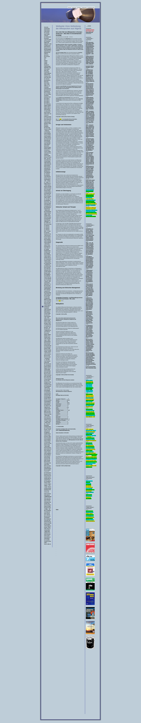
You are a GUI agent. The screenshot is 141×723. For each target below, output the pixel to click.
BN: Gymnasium (47, 363)
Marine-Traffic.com (90, 79)
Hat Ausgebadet (47, 386)
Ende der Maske (47, 321)
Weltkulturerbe (47, 52)
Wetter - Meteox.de (90, 90)
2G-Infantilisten (47, 200)
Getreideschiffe (47, 396)
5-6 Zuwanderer (47, 391)
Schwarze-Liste (47, 76)
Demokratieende (47, 345)
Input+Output (46, 34)
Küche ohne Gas (47, 475)
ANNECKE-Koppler (90, 62)
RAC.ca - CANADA (90, 116)
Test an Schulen (47, 134)
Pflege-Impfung (47, 303)
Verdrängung (46, 517)
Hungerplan (46, 308)
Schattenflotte (47, 530)
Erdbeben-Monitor (89, 97)
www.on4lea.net (89, 32)
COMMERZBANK (47, 496)
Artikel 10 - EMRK (89, 168)
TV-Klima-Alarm (47, 408)
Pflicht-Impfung (47, 166)
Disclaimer (79, 7)
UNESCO (46, 53)
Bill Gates (46, 125)
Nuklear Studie (47, 320)
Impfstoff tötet (47, 208)
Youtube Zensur (47, 433)
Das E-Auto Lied (47, 377)
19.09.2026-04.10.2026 (90, 211)
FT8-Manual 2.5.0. (89, 52)
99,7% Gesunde (47, 189)
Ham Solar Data (47, 77)
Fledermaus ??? (47, 284)
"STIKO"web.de (47, 185)
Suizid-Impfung (47, 288)
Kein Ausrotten (47, 267)
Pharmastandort (47, 447)
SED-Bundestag (47, 521)
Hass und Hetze (47, 416)
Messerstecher (47, 516)
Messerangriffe (47, 470)
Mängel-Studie (47, 273)
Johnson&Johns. (47, 152)
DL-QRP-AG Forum (90, 143)
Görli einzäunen (47, 403)
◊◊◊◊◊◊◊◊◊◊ (46, 115)
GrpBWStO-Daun (89, 69)
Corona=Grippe (47, 313)
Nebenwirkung (47, 140)
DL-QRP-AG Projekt (90, 142)
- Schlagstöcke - (47, 264)
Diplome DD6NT (47, 105)
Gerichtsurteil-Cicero (90, 414)
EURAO (45, 60)
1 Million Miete (47, 531)
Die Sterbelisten (47, 207)
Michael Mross (89, 496)
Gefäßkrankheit (47, 215)
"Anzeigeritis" (47, 358)
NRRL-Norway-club (90, 127)
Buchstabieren (47, 80)
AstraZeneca (47, 150)
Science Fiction (47, 260)
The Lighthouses (89, 145)
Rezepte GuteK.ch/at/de (91, 216)
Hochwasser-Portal (90, 93)
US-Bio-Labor (47, 503)
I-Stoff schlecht (47, 256)
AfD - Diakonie (47, 514)
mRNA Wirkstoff (47, 164)
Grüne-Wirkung (47, 499)
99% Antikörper (47, 289)
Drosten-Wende (47, 454)
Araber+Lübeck (47, 451)
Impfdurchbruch (47, 257)
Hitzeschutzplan (47, 437)
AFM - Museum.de (89, 42)
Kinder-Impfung (47, 133)
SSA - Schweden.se (90, 126)
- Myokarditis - (47, 415)
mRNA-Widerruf (47, 294)
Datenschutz (84, 7)
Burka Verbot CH (47, 449)
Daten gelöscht (47, 467)
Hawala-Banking (47, 468)
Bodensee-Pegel (89, 95)
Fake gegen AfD (47, 463)
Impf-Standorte (47, 165)
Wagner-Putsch (47, 368)
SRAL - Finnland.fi (89, 125)
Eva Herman (46, 232)
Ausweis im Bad (47, 541)
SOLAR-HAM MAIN (90, 102)
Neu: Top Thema (47, 280)
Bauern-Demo (47, 461)
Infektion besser (47, 319)
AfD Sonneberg (47, 370)
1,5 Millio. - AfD (47, 509)
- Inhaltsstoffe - (47, 210)
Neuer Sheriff (47, 513)
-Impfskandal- (47, 387)
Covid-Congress (47, 305)
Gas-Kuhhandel (47, 347)
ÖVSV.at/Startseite (90, 131)
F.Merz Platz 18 (47, 528)
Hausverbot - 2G (47, 201)
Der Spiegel (46, 249)
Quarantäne (46, 145)
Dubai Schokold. (47, 493)
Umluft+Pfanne (47, 479)
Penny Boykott (47, 404)
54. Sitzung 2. (47, 226)
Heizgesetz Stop (47, 382)
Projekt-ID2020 (47, 169)
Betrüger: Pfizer (47, 323)
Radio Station (47, 30)
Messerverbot (47, 355)
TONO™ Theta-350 (90, 61)
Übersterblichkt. (47, 254)
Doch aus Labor (47, 120)
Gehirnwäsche (47, 168)
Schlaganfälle (47, 298)
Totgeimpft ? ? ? (47, 221)
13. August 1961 (47, 421)
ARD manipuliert (47, 453)
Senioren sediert (47, 129)
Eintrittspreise (47, 91)
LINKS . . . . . (46, 542)
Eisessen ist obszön (90, 438)
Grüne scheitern (47, 354)
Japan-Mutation (47, 176)
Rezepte (69, 7)
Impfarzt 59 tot (47, 410)
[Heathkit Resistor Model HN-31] (90, 648)
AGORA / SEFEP (47, 351)
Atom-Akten (46, 464)
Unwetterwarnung (90, 92)
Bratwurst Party (47, 474)
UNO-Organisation (89, 170)
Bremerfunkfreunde (90, 46)
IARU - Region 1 (89, 155)
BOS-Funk (46, 81)
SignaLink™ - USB (89, 53)
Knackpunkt (46, 71)
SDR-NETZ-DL (47, 74)
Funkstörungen (47, 66)
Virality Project (47, 337)
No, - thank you (47, 423)
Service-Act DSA (47, 443)
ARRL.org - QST (89, 153)
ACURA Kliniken (47, 271)
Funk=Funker (47, 31)
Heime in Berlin (47, 440)
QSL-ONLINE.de (89, 150)
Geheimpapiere (47, 179)
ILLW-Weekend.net (90, 147)
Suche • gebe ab (47, 544)
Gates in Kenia (47, 500)
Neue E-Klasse (47, 112)
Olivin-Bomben (47, 109)
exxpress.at (88, 497)
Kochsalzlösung (47, 193)
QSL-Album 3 (47, 101)
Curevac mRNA (47, 151)
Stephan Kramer (47, 419)
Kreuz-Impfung (47, 141)
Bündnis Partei (47, 335)
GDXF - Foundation (90, 108)
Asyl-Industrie (47, 511)
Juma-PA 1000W (47, 39)
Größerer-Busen (47, 137)
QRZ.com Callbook (90, 158)
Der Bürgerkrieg (47, 263)
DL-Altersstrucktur (90, 167)
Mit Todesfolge (47, 127)
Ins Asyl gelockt (47, 365)
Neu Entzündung (47, 211)
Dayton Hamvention (90, 117)
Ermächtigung (47, 390)
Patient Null (46, 362)
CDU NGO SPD (47, 520)
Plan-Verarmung (47, 349)
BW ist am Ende (47, 465)
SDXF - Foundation (90, 111)
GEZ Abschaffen (47, 505)
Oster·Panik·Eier (47, 301)
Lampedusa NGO (47, 384)
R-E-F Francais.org (90, 120)
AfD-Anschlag (47, 457)
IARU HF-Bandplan (90, 156)
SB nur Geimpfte (47, 196)
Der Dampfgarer (47, 481)
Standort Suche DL (90, 186)
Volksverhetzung (47, 375)
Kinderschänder (47, 366)
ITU (45, 59)
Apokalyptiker (47, 282)
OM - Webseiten (47, 104)
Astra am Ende (47, 389)
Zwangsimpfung (47, 287)
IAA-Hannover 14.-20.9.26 (91, 203)
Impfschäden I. (47, 144)
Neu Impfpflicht (47, 274)
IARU (45, 57)
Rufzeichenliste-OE (90, 163)
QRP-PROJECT (47, 46)
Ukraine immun (47, 178)
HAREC (45, 62)
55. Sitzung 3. (47, 228)
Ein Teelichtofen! (47, 472)
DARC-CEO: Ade (47, 113)
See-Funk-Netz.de (89, 84)
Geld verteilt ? (47, 535)
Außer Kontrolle (47, 309)
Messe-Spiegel (47, 92)
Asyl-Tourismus (47, 418)
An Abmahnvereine (91, 7)
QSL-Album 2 (47, 99)
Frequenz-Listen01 (90, 185)
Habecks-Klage (47, 506)
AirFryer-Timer (47, 482)
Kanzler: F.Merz (47, 527)
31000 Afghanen (47, 525)
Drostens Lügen (47, 436)
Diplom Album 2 (47, 108)
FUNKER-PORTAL (89, 47)
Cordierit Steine (47, 477)
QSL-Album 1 (47, 98)
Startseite (46, 27)
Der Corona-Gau (47, 428)
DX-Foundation (47, 41)
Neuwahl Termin (47, 507)
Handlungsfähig (47, 426)
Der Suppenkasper (90, 445)
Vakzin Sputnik (47, 155)
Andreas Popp (89, 494)
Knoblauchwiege (47, 488)
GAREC (45, 63)
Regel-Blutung (47, 220)
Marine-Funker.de (89, 86)
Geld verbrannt (47, 534)
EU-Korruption (47, 524)
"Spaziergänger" (47, 261)
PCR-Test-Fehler (47, 217)
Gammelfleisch (47, 537)
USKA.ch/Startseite (90, 133)
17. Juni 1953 (47, 359)
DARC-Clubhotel (47, 73)
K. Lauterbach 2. (47, 326)
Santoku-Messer (47, 478)
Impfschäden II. (47, 310)
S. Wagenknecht (47, 330)
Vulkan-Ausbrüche (90, 98)
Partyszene (46, 333)
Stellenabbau (47, 538)
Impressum (74, 7)
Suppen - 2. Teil (47, 485)
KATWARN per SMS (90, 101)
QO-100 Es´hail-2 (89, 77)
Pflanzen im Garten (90, 519)
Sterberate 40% (47, 270)
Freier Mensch (47, 247)
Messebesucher (47, 90)
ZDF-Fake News (47, 412)
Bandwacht (46, 64)
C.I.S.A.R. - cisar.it (89, 121)
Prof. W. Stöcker (47, 236)
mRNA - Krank (47, 214)
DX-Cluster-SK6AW (90, 112)
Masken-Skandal (47, 186)
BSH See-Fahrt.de (89, 83)
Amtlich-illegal (47, 369)
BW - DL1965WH (89, 73)
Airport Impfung (47, 242)
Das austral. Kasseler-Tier (91, 213)
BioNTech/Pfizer (47, 148)
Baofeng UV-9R (47, 97)
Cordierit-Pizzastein (90, 517)
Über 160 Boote (47, 450)
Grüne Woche (47, 495)
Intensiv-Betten (47, 190)
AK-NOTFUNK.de (89, 100)
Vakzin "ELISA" (47, 245)
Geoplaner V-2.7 (89, 105)
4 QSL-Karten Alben (90, 187)
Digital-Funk (46, 42)
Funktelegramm (47, 88)
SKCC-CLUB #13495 (90, 115)
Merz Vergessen (47, 518)
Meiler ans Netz (47, 411)
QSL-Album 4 (47, 102)
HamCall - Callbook (90, 157)
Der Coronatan (47, 295)
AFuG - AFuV (46, 84)
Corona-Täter (47, 296)
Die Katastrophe (47, 292)
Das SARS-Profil (47, 118)
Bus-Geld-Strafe (47, 138)
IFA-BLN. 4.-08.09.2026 (90, 202)
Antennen (46, 35)
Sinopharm (46, 154)
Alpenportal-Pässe (90, 88)
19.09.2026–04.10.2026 (91, 208)
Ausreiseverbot (47, 393)
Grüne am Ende (47, 498)
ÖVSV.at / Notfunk (89, 132)
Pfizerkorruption (47, 147)
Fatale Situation (47, 316)
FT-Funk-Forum (89, 173)
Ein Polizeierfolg (47, 266)
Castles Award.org (90, 56)
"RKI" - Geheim (47, 180)
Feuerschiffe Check (90, 146)
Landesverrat (47, 291)
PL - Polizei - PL (47, 182)
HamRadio (46, 95)
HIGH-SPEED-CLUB (90, 141)
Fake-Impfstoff (47, 456)
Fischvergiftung (47, 397)
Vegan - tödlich (47, 340)
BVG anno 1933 (47, 372)
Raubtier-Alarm (47, 398)
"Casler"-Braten (47, 486)
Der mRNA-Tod (47, 222)
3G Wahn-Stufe (47, 252)
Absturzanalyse (47, 394)
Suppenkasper (47, 407)
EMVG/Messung (47, 67)
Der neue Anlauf (47, 94)
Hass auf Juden (47, 302)
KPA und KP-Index (89, 103)
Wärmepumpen (47, 342)
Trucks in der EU (47, 277)
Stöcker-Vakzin (47, 238)
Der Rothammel (47, 36)
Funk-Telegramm (89, 172)
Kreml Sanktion (47, 439)
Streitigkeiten (47, 432)
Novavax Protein (47, 157)
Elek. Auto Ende (47, 376)
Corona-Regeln (47, 161)
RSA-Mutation (47, 175)
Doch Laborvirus (47, 119)
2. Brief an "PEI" (47, 281)
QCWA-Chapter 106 (90, 113)
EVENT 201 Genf (47, 116)
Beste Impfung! (47, 239)
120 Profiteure (47, 331)
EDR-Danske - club (90, 128)
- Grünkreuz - (47, 130)
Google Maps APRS (90, 43)
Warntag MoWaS (47, 49)
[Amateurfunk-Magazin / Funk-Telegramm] (90, 575)
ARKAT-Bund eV (47, 50)
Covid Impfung (47, 131)
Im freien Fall (46, 315)
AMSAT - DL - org (89, 76)
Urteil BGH (46, 87)
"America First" (47, 352)
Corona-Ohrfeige (47, 278)
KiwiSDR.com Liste (90, 48)
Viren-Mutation (47, 172)
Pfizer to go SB (47, 194)
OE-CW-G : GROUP (90, 140)
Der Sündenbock (47, 259)
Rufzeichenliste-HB (90, 162)
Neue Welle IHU (47, 268)
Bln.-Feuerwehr (47, 285)
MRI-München (47, 171)
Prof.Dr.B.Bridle (47, 218)
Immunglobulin (47, 275)
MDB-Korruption (47, 299)
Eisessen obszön (47, 400)
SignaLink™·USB (47, 43)
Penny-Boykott (89, 443)
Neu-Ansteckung (47, 224)
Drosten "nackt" (47, 429)
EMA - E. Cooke (47, 231)
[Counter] (89, 25)
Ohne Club (46, 70)
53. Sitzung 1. (47, 225)
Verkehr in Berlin (89, 87)
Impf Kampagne (47, 136)
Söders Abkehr (47, 197)
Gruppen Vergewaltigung (91, 440)
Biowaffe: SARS (47, 123)
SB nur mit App (47, 356)
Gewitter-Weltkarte (90, 91)
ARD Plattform (47, 312)
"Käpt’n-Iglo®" (47, 446)
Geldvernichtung (47, 187)
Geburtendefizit (47, 341)
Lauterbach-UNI (47, 324)
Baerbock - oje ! (47, 327)
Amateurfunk (47, 28)
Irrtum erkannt (47, 344)
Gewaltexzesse (47, 383)
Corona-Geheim (47, 379)
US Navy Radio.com (90, 81)
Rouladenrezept (47, 489)
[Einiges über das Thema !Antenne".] (90, 618)
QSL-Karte (46, 55)
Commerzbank (89, 215)
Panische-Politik (47, 203)
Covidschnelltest (47, 192)
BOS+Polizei (46, 83)
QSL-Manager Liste (90, 148)
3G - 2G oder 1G (47, 199)
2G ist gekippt (47, 253)
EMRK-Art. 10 (47, 85)
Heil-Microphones (89, 59)
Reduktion (46, 126)
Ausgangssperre (47, 206)
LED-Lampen (47, 69)
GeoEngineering (47, 502)
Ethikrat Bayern (47, 183)
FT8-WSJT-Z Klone (89, 51)
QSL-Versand (47, 56)
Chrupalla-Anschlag (90, 410)
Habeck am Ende (47, 414)
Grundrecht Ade (47, 233)
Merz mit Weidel (47, 510)
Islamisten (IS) (47, 458)
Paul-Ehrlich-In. (47, 246)
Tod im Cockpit (47, 435)
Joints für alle (47, 430)
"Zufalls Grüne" (47, 422)
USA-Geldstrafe (47, 204)
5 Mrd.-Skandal (47, 338)
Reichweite (46, 38)
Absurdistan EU (47, 159)
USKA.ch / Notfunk (90, 135)
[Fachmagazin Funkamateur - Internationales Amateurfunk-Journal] (90, 540)
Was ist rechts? (47, 373)
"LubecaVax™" (47, 243)
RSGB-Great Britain (90, 118)
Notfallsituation (47, 250)
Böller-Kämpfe (47, 460)
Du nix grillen (47, 539)
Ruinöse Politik (47, 348)
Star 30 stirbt (47, 380)
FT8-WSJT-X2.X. (47, 45)
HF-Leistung (46, 32)
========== (46, 471)
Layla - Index (46, 317)
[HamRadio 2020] (90, 553)
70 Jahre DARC (47, 111)
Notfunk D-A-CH (47, 48)
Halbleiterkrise (47, 532)
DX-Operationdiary (90, 107)
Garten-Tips (46, 491)
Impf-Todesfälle (47, 143)
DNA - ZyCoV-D (47, 158)
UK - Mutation (47, 173)
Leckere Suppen (47, 484)
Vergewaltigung (47, 401)
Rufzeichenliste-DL (90, 166)
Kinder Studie (47, 444)
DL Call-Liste (46, 78)
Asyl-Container (47, 361)
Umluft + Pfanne (89, 513)
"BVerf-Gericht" (47, 235)
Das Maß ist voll (47, 405)
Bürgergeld (46, 425)
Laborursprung (47, 122)
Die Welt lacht (47, 328)
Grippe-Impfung (47, 213)
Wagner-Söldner (47, 334)
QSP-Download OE (90, 176)
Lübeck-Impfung (47, 240)
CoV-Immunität (47, 442)
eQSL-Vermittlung (89, 152)
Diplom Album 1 (47, 106)
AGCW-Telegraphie (90, 138)
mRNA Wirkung (47, 162)
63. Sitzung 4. (47, 229)
